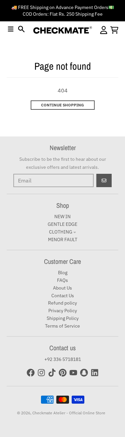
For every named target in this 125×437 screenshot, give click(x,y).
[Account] (104, 30)
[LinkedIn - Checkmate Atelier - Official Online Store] (95, 373)
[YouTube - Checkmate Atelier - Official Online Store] (73, 373)
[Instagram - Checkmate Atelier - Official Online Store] (41, 373)
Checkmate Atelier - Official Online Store (68, 412)
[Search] (21, 29)
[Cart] (114, 30)
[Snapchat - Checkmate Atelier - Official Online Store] (84, 373)
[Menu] (11, 29)
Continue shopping (62, 104)
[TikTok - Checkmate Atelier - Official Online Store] (52, 373)
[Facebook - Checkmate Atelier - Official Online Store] (31, 373)
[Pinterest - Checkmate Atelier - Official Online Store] (63, 373)
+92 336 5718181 (62, 359)
